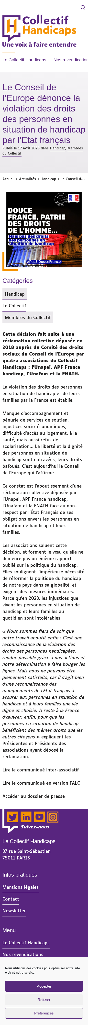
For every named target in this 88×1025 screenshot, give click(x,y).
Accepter (44, 986)
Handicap (57, 148)
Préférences (44, 1013)
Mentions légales (20, 887)
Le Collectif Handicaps (24, 59)
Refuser (44, 1000)
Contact (10, 898)
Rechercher (67, 8)
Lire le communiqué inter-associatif (40, 769)
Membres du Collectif (28, 318)
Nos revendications (22, 954)
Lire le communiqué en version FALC (41, 782)
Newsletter (14, 910)
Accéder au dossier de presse (33, 796)
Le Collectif (14, 305)
